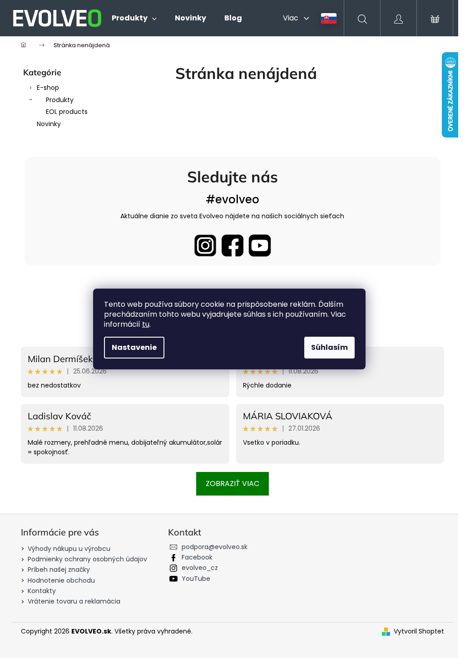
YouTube (196, 578)
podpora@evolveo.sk (214, 546)
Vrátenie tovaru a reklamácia (74, 601)
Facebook (197, 557)
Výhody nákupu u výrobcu (69, 548)
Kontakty (42, 590)
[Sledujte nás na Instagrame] (205, 245)
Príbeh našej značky (59, 569)
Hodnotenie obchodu (61, 580)
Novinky (49, 123)
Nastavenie (134, 347)
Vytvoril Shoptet (419, 631)
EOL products (67, 111)
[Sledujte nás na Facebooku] (232, 245)
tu (145, 324)
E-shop (48, 87)
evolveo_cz (200, 567)
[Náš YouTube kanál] (259, 245)
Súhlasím (329, 347)
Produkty (60, 99)
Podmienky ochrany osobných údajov (87, 559)
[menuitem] (134, 18)
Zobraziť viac (232, 483)
